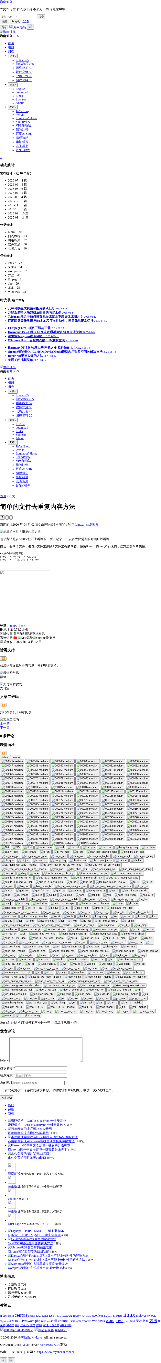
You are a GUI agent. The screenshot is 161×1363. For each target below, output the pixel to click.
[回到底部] (11, 1360)
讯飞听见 (22, 146)
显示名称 (7, 1068)
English (20, 88)
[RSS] (1, 157)
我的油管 (22, 129)
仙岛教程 (92, 524)
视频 (39, 1325)
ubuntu (63, 1321)
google (96, 1315)
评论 (4, 1061)
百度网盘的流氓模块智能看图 (28, 1133)
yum (126, 1321)
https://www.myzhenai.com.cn (56, 1352)
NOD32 (16, 1320)
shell (53, 1321)
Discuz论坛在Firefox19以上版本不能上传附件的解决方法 (46, 1259)
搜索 (41, 16)
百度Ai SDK (24, 133)
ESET (45, 1315)
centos (21, 1315)
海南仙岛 (6, 2)
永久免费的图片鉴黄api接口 (27, 1157)
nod (9, 1321)
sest (48, 1321)
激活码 (24, 1325)
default (5, 757)
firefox (77, 1315)
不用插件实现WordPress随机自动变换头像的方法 (41, 1141)
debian (31, 1315)
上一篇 (4, 723)
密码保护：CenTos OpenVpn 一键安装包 (35, 1124)
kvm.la (20, 114)
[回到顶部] (3, 1360)
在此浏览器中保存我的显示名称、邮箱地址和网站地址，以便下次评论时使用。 (60, 1090)
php (37, 1321)
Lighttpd (118, 1315)
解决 (46, 1325)
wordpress (114, 1320)
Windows (98, 1321)
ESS (51, 1315)
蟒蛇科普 (22, 142)
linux (22, 625)
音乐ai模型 (23, 150)
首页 (3, 496)
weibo (16, 757)
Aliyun (26, 1344)
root (43, 1320)
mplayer (141, 1315)
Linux (79, 524)
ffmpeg (66, 1315)
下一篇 (4, 727)
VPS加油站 (23, 125)
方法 (153, 1320)
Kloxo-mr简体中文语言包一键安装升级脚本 (37, 1149)
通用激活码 (65, 1325)
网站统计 (61, 1330)
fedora (58, 1316)
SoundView (23, 121)
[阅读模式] (11, 517)
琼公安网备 (46, 1330)
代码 (132, 1321)
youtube (13, 1198)
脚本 (32, 1325)
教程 (146, 1320)
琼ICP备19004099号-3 (18, 1330)
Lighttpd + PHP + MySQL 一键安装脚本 (34, 1235)
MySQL (151, 1315)
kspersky (108, 1316)
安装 (139, 1320)
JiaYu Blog (22, 111)
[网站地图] (0, 157)
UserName (75, 1320)
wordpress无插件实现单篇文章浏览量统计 (36, 1268)
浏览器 (10, 1325)
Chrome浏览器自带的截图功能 (28, 1251)
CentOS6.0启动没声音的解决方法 (30, 1243)
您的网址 (6, 1082)
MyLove (37, 1337)
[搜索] (30, 27)
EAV (38, 1315)
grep (13, 625)
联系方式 (7, 1075)
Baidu (11, 1315)
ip (102, 1315)
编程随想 (22, 137)
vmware (86, 1321)
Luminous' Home (26, 118)
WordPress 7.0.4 (49, 1344)
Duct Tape (15, 1224)
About (20, 103)
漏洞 (17, 1325)
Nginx (3, 1321)
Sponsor (21, 99)
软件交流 (54, 1325)
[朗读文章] (7, 517)
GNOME (86, 1315)
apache (3, 1315)
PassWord (28, 1320)
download (22, 92)
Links (19, 96)
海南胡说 (14, 1173)
